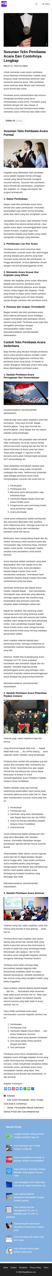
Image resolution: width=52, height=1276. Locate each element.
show (19, 121)
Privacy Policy (35, 1267)
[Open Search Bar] (36, 4)
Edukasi (11, 1096)
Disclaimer (23, 1267)
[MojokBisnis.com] (4, 4)
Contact (13, 1267)
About (5, 1267)
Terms (46, 1267)
